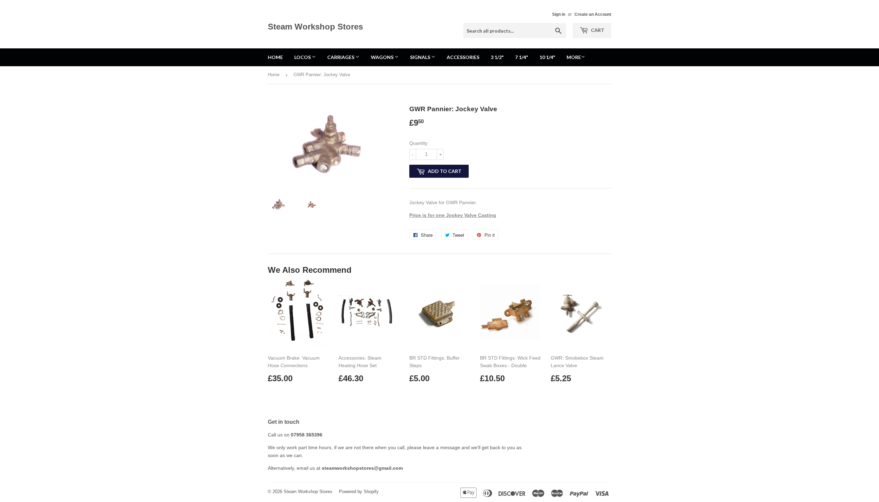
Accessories (463, 57)
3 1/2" (497, 57)
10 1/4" (547, 57)
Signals (420, 57)
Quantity (418, 143)
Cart (597, 30)
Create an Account (592, 14)
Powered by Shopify (359, 491)
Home (275, 57)
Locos (303, 57)
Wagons (383, 57)
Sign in (558, 14)
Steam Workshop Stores (315, 26)
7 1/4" (521, 57)
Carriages (341, 57)
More (574, 57)
